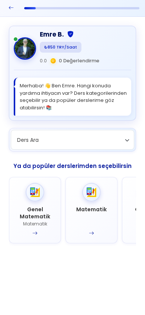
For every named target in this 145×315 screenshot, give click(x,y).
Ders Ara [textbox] (28, 140)
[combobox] (72, 140)
